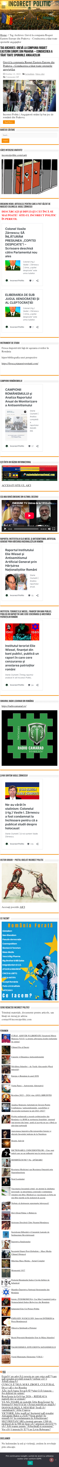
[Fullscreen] (53, 529)
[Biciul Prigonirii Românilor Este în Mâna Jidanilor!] (6, 1340)
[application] (29, 516)
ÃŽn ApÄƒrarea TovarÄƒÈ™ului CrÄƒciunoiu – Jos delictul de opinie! (28, 1392)
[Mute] (49, 529)
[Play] (5, 529)
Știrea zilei (39, 73)
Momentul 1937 (18, 1270)
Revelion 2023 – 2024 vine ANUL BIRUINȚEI (31, 1095)
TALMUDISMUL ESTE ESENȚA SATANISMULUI (33, 1347)
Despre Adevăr (17, 1140)
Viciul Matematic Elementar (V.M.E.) (27, 1356)
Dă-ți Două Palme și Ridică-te (24, 1212)
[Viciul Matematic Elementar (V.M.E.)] (6, 1359)
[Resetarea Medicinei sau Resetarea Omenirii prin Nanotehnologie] (6, 1171)
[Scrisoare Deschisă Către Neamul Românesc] (6, 1224)
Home (3, 35)
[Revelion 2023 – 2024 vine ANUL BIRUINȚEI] (6, 1097)
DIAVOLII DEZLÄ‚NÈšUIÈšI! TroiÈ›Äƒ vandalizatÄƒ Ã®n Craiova (24, 1409)
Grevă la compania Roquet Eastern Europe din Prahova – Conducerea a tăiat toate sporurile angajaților (28, 65)
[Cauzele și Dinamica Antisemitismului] (6, 1059)
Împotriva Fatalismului (20, 1241)
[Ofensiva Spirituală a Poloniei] (6, 1330)
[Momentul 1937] (6, 1272)
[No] (55, 1459)
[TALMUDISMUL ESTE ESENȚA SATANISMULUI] (6, 1349)
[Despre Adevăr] (6, 1143)
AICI (22, 907)
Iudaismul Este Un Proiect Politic (25, 1308)
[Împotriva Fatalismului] (6, 1244)
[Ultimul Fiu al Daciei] (6, 1049)
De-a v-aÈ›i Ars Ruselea (14, 1387)
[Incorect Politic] (29, 15)
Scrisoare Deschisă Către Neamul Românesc (30, 1222)
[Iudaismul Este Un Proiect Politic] (6, 1311)
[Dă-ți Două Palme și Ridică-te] (6, 1215)
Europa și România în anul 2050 (25, 1076)
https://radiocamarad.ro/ (14, 706)
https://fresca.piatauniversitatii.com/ (20, 363)
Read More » (9, 122)
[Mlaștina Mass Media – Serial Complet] (6, 1263)
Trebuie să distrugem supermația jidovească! (30, 1203)
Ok (30, 1463)
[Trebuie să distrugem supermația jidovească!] (6, 1205)
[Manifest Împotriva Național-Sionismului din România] (6, 1292)
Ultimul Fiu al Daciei (20, 1047)
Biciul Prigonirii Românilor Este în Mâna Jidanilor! (33, 1337)
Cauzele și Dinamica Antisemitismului (27, 1056)
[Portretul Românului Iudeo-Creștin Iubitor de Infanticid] (6, 1282)
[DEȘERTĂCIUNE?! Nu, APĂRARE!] (6, 1162)
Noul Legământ (18, 1179)
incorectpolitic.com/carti (14, 155)
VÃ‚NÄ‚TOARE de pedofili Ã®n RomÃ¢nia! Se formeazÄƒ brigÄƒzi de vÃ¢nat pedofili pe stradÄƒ (29, 1403)
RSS (4, 1372)
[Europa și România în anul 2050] (6, 1078)
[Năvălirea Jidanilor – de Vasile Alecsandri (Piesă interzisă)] (6, 1068)
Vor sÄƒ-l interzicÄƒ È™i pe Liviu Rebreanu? (26, 1429)
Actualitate (29, 73)
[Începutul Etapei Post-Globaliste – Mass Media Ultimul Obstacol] (6, 1253)
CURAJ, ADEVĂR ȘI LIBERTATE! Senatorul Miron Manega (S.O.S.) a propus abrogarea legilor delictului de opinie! (34, 1038)
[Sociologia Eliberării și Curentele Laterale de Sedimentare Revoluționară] (6, 1234)
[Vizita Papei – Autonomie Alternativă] (6, 1088)
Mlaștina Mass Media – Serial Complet (28, 1260)
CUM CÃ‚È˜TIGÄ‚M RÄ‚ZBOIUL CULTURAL (28, 1384)
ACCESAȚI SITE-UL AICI (16, 485)
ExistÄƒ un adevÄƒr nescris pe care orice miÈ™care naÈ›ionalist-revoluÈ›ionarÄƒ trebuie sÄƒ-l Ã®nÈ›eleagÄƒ (29, 1379)
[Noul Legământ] (6, 1181)
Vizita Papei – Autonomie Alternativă (27, 1085)
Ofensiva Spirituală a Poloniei (23, 1327)
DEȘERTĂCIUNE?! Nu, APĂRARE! (27, 1159)
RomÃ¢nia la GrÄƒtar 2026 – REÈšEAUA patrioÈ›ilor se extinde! (24, 1397)
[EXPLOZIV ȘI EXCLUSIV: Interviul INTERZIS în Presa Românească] (6, 1320)
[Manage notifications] (51, 1460)
